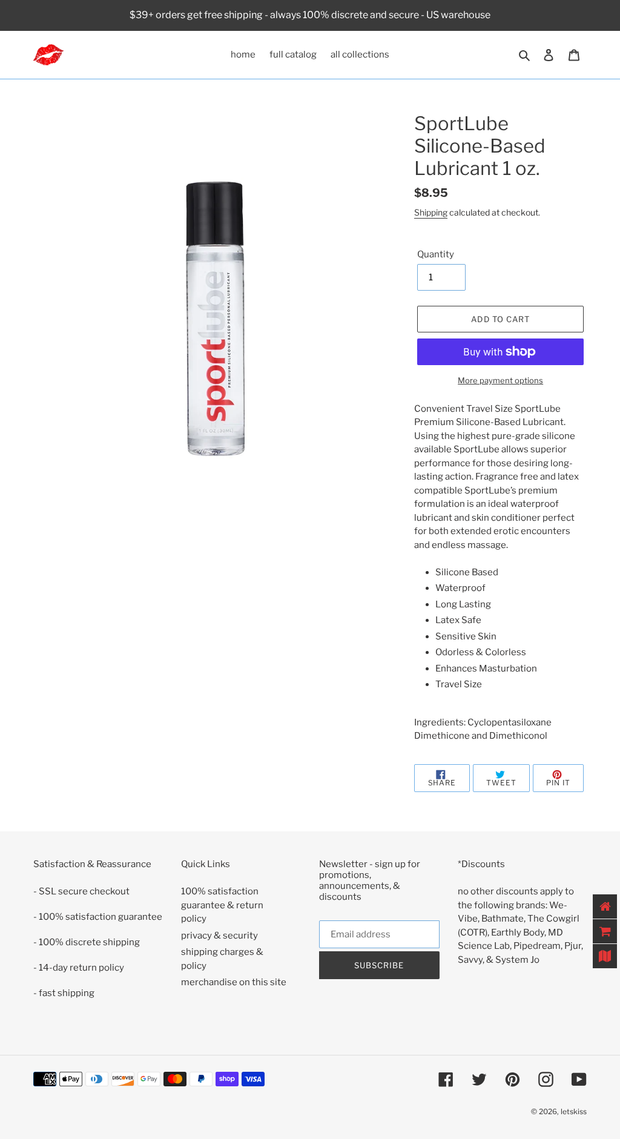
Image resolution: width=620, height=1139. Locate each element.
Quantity (435, 254)
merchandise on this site (233, 982)
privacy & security (219, 935)
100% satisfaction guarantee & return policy (222, 905)
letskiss (574, 1111)
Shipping (430, 212)
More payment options (500, 380)
